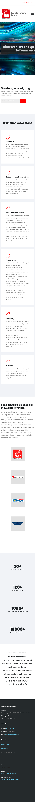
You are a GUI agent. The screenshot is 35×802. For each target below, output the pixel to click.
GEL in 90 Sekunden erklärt (9, 773)
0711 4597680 (10, 728)
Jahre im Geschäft (17, 569)
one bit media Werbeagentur (10, 779)
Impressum (4, 748)
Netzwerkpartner (17, 590)
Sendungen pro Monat (17, 632)
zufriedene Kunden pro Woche (17, 611)
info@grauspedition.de (12, 734)
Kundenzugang (5, 767)
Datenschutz (5, 744)
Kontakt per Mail (27, 3)
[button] (16, 692)
